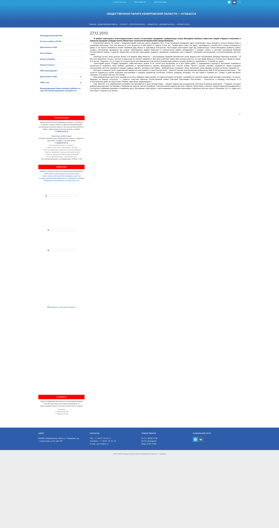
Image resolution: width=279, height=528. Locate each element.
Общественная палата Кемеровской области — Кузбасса (151, 13)
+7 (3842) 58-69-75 (61, 131)
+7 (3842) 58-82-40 (119, 2)
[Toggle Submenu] (81, 76)
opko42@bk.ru (140, 2)
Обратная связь (160, 2)
